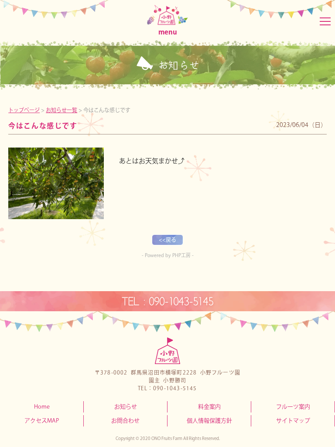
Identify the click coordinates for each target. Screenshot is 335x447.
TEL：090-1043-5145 (167, 301)
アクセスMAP (41, 420)
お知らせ (125, 406)
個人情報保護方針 (209, 420)
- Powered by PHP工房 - (168, 255)
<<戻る (167, 239)
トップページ (24, 110)
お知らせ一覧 (61, 110)
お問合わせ (125, 420)
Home (42, 406)
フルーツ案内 (293, 406)
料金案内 (209, 406)
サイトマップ (293, 420)
